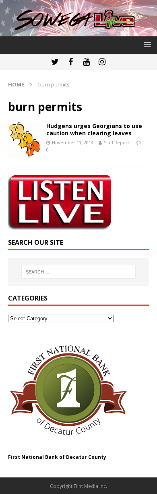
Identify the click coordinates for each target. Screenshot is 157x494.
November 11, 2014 (72, 142)
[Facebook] (71, 62)
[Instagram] (102, 62)
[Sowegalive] (78, 32)
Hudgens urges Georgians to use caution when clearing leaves (94, 129)
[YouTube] (86, 62)
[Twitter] (55, 62)
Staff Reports (117, 142)
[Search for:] (78, 272)
